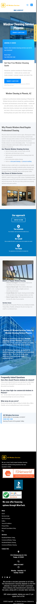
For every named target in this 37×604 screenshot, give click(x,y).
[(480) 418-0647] (27, 5)
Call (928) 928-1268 (9, 57)
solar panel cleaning (15, 161)
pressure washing (27, 161)
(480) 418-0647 (18, 564)
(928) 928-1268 (8, 419)
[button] (31, 5)
